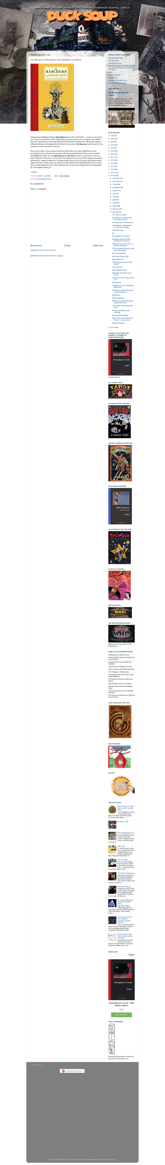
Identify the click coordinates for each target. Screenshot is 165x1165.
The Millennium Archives (117, 83)
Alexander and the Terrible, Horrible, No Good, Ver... (121, 240)
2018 (113, 154)
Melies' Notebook (114, 75)
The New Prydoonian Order (117, 80)
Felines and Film (118, 298)
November (116, 181)
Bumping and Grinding (120, 315)
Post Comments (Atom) (48, 250)
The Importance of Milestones (122, 222)
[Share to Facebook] (66, 176)
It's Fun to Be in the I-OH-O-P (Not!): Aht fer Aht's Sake (125, 936)
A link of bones (117, 267)
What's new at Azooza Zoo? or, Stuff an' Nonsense (122, 244)
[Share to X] (64, 176)
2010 (113, 327)
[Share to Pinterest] (68, 176)
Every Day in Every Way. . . (121, 256)
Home (67, 245)
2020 (113, 148)
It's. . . (114, 233)
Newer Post (36, 245)
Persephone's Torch (115, 63)
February (116, 209)
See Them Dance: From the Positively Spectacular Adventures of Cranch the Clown (121, 67)
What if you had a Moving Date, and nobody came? (123, 302)
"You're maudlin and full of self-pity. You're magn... (123, 249)
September (116, 187)
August (115, 190)
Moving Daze (116, 282)
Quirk (110, 72)
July (114, 193)
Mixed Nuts (116, 295)
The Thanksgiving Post (125, 833)
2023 (113, 145)
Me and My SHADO (118, 253)
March (115, 206)
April (115, 203)
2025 (113, 139)
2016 (113, 160)
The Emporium (113, 60)
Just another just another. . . (121, 236)
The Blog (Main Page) (115, 58)
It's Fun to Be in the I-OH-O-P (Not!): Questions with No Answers (125, 919)
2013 (113, 169)
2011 (113, 175)
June (114, 197)
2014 (113, 166)
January (115, 212)
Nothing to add (123, 821)
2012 (113, 172)
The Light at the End (119, 215)
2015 (113, 163)
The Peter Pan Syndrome (126, 873)
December (116, 178)
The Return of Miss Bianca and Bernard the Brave (122, 291)
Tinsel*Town (112, 78)
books (38, 179)
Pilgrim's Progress (118, 323)
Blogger (113, 1159)
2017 (113, 157)
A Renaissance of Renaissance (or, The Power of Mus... (122, 226)
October (116, 184)
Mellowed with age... (125, 887)
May (114, 200)
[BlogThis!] (61, 176)
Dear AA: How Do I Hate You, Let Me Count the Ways (126, 808)
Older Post (98, 245)
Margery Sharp (45, 179)
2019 (113, 151)
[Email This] (59, 176)
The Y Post (121, 846)
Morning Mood (117, 259)
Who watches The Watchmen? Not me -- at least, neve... (122, 319)
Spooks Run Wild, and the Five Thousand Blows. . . (125, 901)
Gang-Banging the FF (119, 270)
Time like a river (118, 230)
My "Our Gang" (123, 860)
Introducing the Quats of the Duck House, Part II (122, 218)
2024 (113, 142)
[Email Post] (55, 176)
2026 (113, 136)
